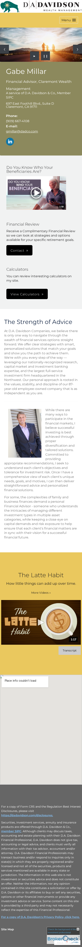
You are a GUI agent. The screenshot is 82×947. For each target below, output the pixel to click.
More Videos (41, 592)
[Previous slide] (4, 49)
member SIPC (11, 831)
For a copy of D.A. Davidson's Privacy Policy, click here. (40, 917)
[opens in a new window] (36, 193)
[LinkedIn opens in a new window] (10, 142)
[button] (68, 20)
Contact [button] (17, 250)
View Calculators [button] (25, 294)
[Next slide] (77, 49)
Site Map (7, 929)
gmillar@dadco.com (22, 131)
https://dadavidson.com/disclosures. (27, 815)
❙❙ (45, 56)
